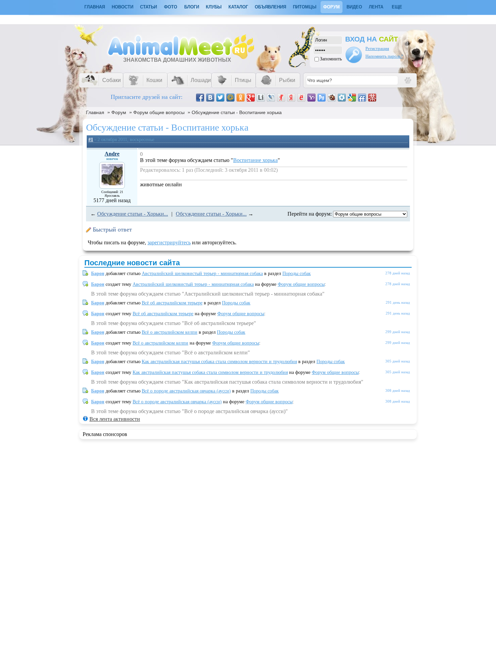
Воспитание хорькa (255, 160)
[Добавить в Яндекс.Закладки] (291, 97)
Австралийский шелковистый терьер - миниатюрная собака (202, 273)
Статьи (148, 6)
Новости (122, 6)
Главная (95, 112)
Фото (170, 6)
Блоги (191, 6)
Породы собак (296, 273)
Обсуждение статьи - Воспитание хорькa (237, 112)
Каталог (238, 6)
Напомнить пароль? (384, 56)
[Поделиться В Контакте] (210, 97)
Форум (331, 6)
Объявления (270, 6)
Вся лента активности (114, 419)
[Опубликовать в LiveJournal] (271, 97)
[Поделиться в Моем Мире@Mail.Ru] (230, 97)
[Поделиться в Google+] (251, 97)
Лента (376, 6)
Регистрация (377, 48)
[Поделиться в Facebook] (200, 97)
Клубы (214, 6)
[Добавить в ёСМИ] (301, 97)
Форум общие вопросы (159, 112)
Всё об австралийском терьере (172, 302)
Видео (354, 6)
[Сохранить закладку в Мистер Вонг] (372, 97)
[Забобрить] (332, 97)
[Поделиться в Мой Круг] (342, 97)
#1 (90, 139)
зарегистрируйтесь (169, 242)
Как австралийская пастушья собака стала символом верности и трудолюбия (219, 361)
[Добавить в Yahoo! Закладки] (311, 97)
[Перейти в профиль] (112, 183)
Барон (97, 273)
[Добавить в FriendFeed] (362, 97)
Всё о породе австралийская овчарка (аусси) (186, 390)
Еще (397, 6)
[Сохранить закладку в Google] (352, 97)
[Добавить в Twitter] (220, 97)
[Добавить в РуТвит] (322, 97)
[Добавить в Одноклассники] (241, 97)
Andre (112, 154)
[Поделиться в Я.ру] (281, 97)
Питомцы (304, 6)
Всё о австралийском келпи (169, 332)
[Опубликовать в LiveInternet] (261, 97)
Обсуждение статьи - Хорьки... (132, 214)
